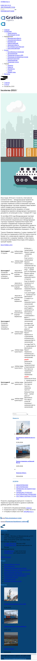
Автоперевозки (12, 53)
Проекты (10, 65)
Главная (6, 30)
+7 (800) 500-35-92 (10, 545)
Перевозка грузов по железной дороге (17, 570)
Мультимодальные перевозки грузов (17, 574)
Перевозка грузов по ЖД (15, 55)
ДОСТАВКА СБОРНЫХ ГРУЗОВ (26, 496)
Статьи (10, 70)
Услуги (6, 50)
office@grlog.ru (29, 511)
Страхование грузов (11, 577)
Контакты (7, 74)
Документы (11, 69)
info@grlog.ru (8, 553)
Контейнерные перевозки (16, 52)
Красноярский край (14, 48)
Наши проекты (12, 33)
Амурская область (13, 45)
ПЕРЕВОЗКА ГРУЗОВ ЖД (24, 492)
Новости (10, 67)
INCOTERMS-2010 (6, 245)
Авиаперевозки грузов (12, 564)
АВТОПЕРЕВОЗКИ (22, 487)
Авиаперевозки (12, 60)
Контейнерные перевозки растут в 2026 (15, 604)
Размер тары (12, 72)
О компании (8, 31)
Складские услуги (13, 62)
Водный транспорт (13, 58)
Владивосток (12, 41)
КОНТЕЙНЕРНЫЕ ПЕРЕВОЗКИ (26, 494)
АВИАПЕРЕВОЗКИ (22, 485)
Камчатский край (13, 43)
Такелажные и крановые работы (15, 576)
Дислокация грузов (14, 35)
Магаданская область (14, 38)
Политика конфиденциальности (15, 659)
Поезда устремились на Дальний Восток (15, 626)
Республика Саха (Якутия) (16, 46)
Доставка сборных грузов (13, 581)
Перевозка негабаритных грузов (18, 57)
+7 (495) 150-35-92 (10, 543)
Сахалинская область (14, 40)
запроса (28, 508)
